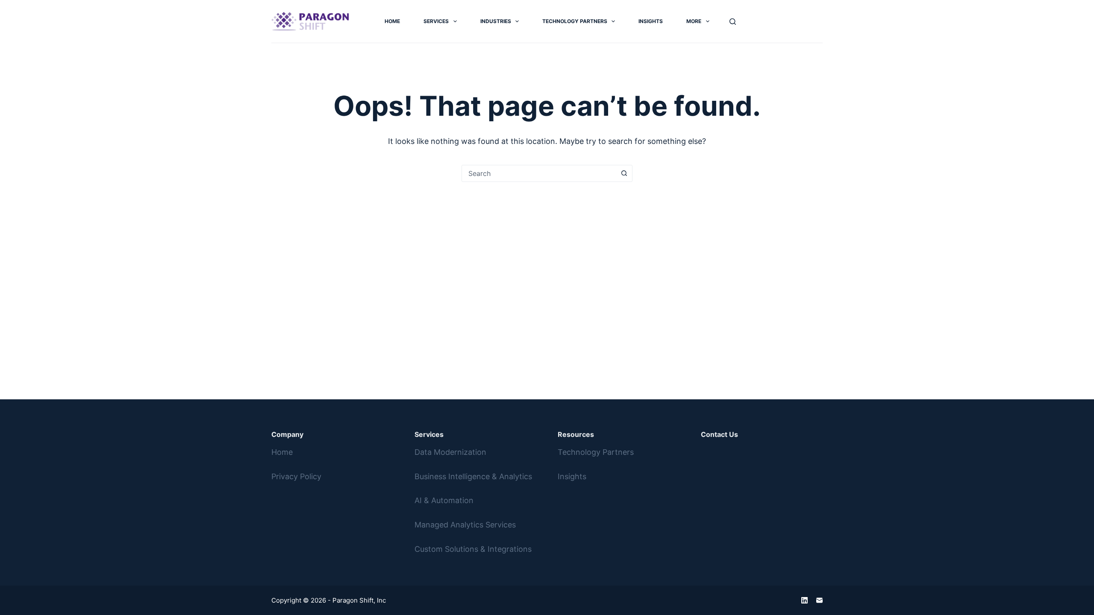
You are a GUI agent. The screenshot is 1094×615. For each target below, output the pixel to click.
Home (392, 21)
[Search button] (624, 173)
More (693, 21)
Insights (650, 21)
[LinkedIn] (804, 600)
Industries (495, 21)
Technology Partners (574, 21)
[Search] (732, 21)
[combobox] (539, 173)
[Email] (819, 600)
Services (436, 21)
